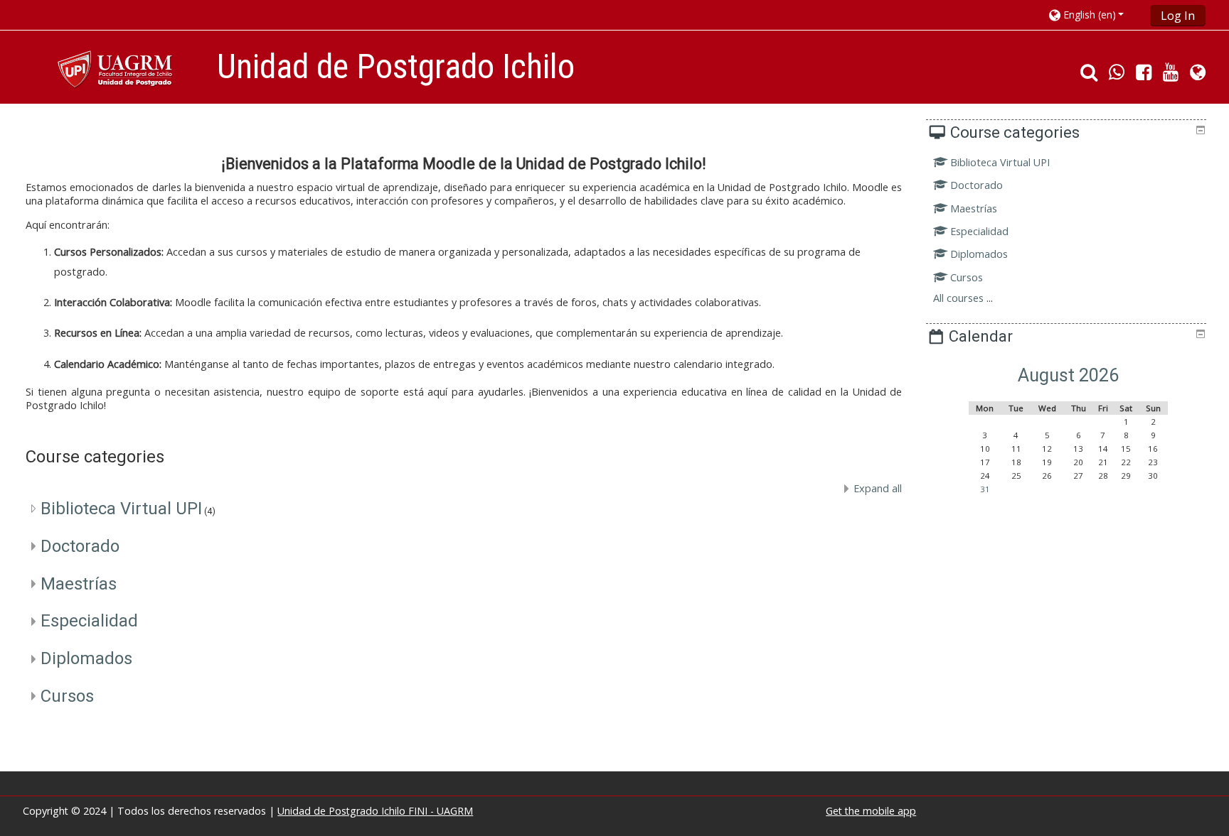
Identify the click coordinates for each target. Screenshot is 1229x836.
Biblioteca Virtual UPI (121, 509)
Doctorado (80, 546)
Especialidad (89, 621)
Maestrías (79, 584)
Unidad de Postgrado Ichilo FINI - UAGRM (375, 811)
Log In (1178, 15)
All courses (958, 298)
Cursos (67, 696)
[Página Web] (1200, 75)
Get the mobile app (871, 811)
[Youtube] (1170, 75)
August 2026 (1068, 375)
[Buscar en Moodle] (1086, 75)
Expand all (877, 488)
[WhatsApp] (1116, 75)
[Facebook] (1143, 75)
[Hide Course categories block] (1200, 130)
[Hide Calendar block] (1200, 334)
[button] (1095, 15)
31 (985, 489)
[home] (117, 70)
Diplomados (86, 658)
